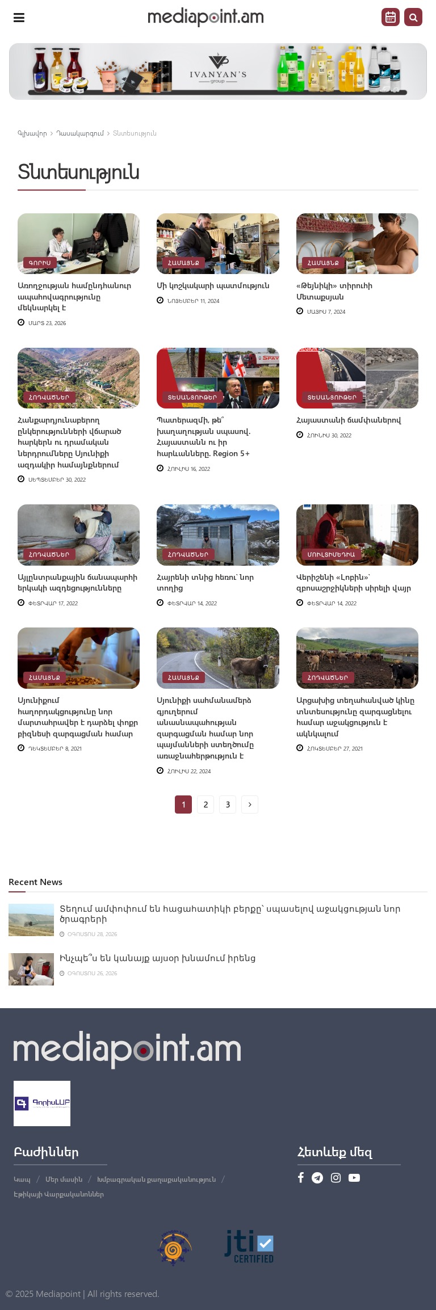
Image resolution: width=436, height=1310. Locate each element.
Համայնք (183, 263)
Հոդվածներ (49, 397)
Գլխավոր (32, 132)
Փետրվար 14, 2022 (191, 603)
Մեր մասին (63, 1178)
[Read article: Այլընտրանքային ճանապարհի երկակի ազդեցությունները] (79, 535)
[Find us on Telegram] (317, 1178)
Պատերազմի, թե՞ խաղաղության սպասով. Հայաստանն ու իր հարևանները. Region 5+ (203, 436)
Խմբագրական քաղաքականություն (156, 1178)
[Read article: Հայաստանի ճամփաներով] (357, 378)
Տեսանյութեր (192, 397)
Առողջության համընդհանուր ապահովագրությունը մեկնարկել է (74, 296)
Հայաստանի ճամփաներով (348, 419)
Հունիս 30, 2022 (328, 435)
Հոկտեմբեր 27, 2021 (334, 748)
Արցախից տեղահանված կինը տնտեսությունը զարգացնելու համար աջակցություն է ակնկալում (355, 716)
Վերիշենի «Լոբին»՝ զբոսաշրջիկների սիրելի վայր (353, 582)
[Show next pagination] (249, 804)
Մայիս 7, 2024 (325, 311)
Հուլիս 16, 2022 (188, 469)
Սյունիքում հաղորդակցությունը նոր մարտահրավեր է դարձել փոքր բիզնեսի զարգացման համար (78, 716)
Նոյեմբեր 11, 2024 (192, 301)
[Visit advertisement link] (218, 71)
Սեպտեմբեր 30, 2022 (56, 479)
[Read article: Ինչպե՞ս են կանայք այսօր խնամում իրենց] (31, 969)
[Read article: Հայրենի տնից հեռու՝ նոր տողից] (218, 535)
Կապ (22, 1178)
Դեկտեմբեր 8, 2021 (54, 748)
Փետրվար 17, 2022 (52, 603)
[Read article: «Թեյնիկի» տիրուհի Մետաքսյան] (357, 244)
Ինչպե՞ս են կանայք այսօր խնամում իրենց (158, 958)
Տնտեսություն (135, 132)
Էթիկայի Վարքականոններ (59, 1193)
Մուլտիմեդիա (331, 554)
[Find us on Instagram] (336, 1178)
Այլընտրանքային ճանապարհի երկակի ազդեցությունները (77, 582)
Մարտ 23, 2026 (46, 323)
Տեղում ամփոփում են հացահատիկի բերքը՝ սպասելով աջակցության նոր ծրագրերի (230, 914)
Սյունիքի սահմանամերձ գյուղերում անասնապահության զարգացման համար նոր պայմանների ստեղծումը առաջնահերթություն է (205, 727)
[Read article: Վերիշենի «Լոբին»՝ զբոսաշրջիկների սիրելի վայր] (357, 535)
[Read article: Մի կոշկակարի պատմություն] (218, 244)
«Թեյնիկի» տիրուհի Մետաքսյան (334, 291)
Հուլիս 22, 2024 (188, 771)
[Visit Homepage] (206, 17)
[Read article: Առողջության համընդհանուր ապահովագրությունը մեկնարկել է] (79, 244)
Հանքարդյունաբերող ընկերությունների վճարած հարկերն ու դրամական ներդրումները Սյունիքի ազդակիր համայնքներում (69, 441)
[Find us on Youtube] (354, 1178)
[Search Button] (413, 17)
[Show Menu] (19, 17)
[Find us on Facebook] (300, 1178)
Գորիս (40, 263)
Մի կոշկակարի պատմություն (213, 285)
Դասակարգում (80, 132)
